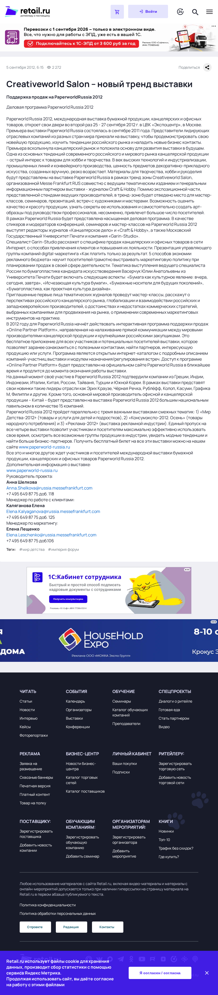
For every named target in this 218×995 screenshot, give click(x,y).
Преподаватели (126, 723)
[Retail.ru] (44, 11)
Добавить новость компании (36, 847)
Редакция (71, 927)
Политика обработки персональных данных (58, 913)
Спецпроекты (175, 691)
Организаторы (78, 709)
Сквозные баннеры (36, 777)
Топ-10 (164, 839)
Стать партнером (174, 718)
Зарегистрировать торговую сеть (175, 766)
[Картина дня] (180, 12)
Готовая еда (169, 709)
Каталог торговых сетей (82, 780)
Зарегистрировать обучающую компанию (82, 842)
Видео (164, 726)
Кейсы (25, 726)
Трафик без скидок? (176, 848)
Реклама (30, 754)
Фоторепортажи (34, 735)
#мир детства (32, 549)
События (76, 691)
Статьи (26, 701)
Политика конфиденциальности (48, 904)
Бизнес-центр (82, 754)
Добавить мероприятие (124, 853)
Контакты (106, 927)
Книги (166, 821)
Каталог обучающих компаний (130, 712)
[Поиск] (195, 11)
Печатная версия (35, 785)
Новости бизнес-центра (81, 766)
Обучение (123, 691)
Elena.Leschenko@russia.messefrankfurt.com (51, 535)
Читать (28, 691)
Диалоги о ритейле (175, 701)
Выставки (74, 718)
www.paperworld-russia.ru (44, 447)
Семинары (121, 701)
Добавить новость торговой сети (175, 780)
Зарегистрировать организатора (128, 839)
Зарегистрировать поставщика (36, 834)
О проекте (35, 927)
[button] (39, 691)
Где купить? (169, 856)
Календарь (75, 701)
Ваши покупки (124, 763)
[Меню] (209, 12)
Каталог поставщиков (85, 791)
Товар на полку (33, 802)
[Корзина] (117, 12)
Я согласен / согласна (160, 973)
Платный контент (35, 794)
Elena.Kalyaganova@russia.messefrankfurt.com (53, 511)
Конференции (78, 726)
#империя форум (63, 549)
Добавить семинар (82, 856)
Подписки (121, 771)
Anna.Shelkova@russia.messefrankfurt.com (49, 488)
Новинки (166, 831)
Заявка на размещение (31, 766)
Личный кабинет (132, 754)
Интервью (28, 718)
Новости (27, 709)
